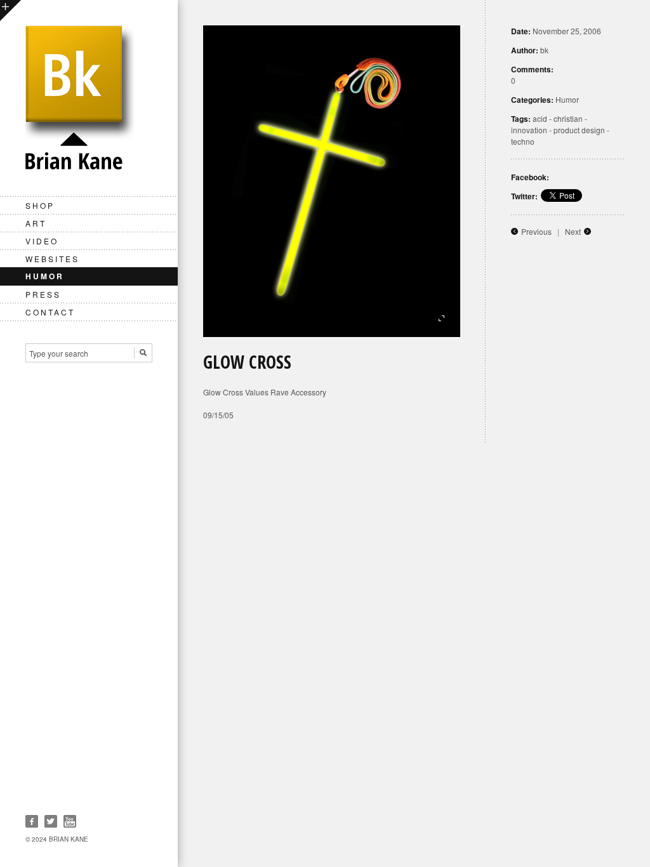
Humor (44, 276)
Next (573, 231)
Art (35, 223)
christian (568, 118)
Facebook (31, 821)
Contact (50, 312)
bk (544, 49)
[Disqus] (414, 601)
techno (522, 141)
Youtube (69, 821)
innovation (529, 129)
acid (540, 118)
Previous (536, 231)
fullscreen (441, 318)
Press (43, 294)
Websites (52, 258)
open (10, 10)
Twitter (50, 821)
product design (579, 129)
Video (41, 240)
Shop (40, 205)
